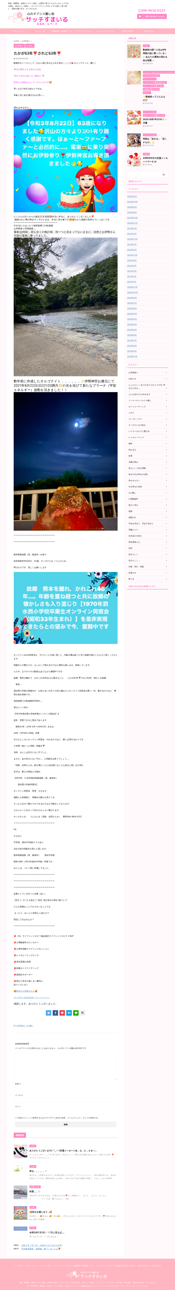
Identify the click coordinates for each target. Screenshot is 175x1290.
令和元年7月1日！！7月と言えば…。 (47, 1232)
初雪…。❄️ (34, 1191)
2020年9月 (132, 298)
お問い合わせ (149, 31)
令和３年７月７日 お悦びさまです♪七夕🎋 (41, 1245)
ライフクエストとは (83, 31)
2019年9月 (132, 335)
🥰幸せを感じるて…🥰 (40, 1212)
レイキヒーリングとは (105, 31)
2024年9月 (132, 207)
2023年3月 (132, 228)
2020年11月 (132, 287)
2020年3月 (132, 324)
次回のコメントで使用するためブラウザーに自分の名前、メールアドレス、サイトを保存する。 (59, 1118)
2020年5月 (132, 314)
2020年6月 (132, 308)
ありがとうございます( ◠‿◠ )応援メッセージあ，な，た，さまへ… (63, 1150)
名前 (18, 1084)
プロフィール (17, 31)
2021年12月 (132, 255)
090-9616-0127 (152, 10)
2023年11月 (132, 223)
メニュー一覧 (39, 31)
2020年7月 (132, 303)
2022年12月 (132, 239)
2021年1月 (131, 282)
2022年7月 (132, 244)
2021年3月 (132, 271)
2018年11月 (132, 356)
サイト (18, 1106)
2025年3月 (132, 196)
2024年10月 (132, 202)
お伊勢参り (20, 1026)
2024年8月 (132, 212)
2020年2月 (132, 330)
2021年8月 (132, 260)
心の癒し (29, 1026)
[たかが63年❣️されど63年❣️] (69, 1013)
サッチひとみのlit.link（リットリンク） (32, 997)
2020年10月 (132, 292)
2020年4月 (132, 319)
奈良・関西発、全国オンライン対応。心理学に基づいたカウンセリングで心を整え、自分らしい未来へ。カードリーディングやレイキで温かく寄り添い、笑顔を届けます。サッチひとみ (87, 1283)
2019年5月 (132, 351)
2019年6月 (132, 346)
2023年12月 (132, 218)
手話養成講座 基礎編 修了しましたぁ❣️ (41, 1248)
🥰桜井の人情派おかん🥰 (25, 991)
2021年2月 (131, 276)
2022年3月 (132, 250)
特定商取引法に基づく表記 (124, 1266)
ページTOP (18, 1266)
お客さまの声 (127, 31)
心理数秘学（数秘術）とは (61, 31)
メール (19, 1095)
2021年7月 (131, 266)
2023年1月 (132, 234)
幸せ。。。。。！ (38, 1171)
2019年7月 (132, 340)
